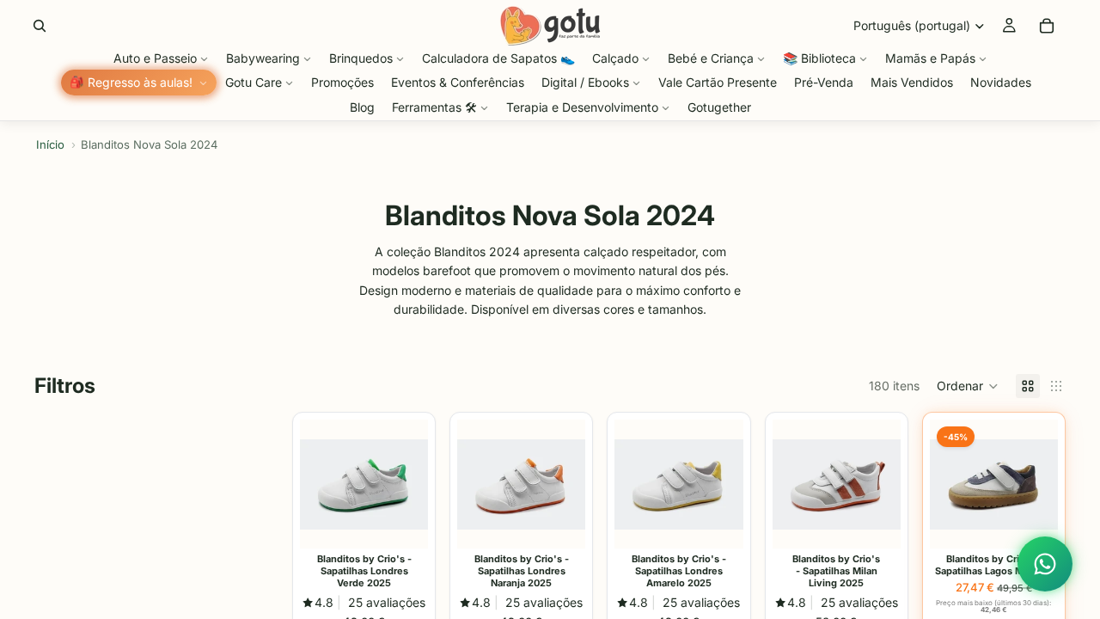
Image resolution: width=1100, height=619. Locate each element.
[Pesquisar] (39, 26)
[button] (968, 386)
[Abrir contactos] (1045, 563)
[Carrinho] (1047, 26)
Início (50, 144)
